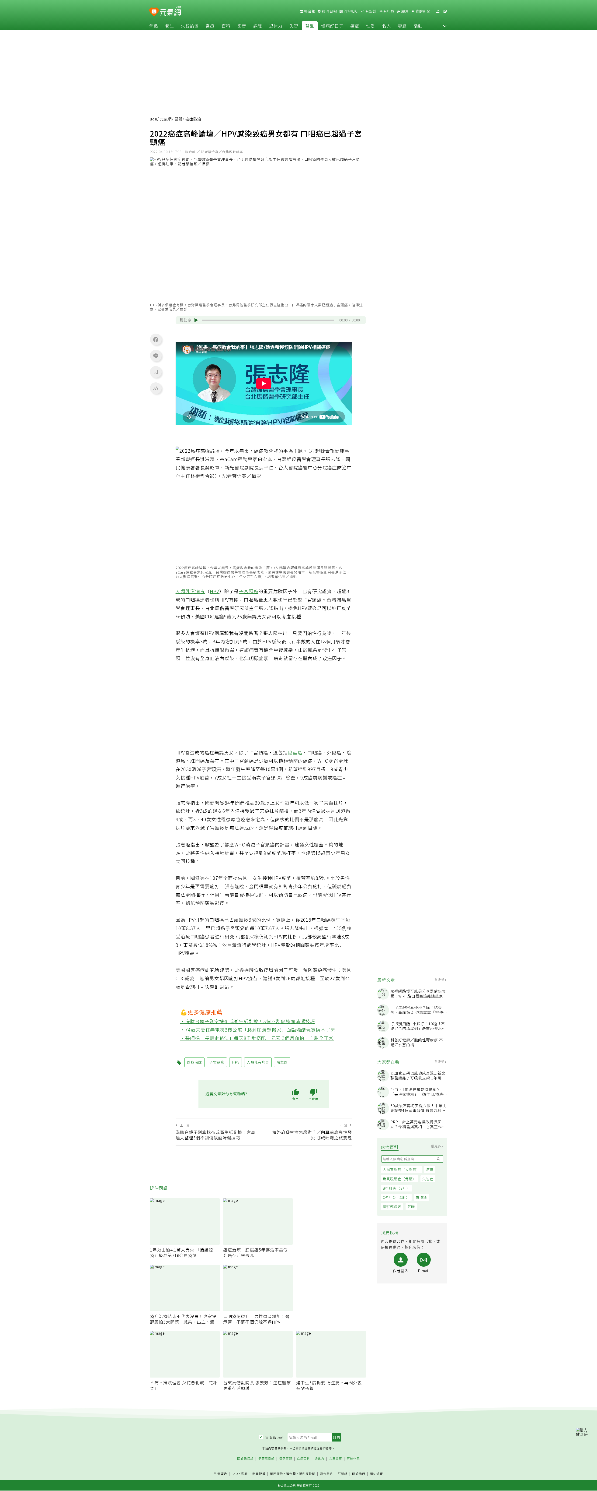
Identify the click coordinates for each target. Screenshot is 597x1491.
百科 (226, 26)
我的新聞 (422, 11)
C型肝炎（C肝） (396, 1197)
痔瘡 (430, 1169)
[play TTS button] (196, 320)
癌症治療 (194, 1062)
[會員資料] (438, 11)
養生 (169, 26)
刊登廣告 (220, 1474)
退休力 (275, 26)
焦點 (153, 26)
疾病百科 (303, 1458)
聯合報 (309, 11)
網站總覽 (376, 1474)
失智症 (428, 1178)
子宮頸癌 (248, 591)
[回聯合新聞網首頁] (154, 12)
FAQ (235, 1473)
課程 (257, 26)
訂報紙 (342, 1474)
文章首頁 (335, 1458)
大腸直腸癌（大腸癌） (401, 1169)
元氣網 (166, 119)
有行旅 (388, 11)
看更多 (440, 979)
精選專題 (285, 1458)
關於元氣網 (245, 1458)
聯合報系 (326, 1474)
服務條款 (276, 1473)
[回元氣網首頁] (170, 11)
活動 (418, 26)
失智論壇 (190, 26)
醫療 (210, 26)
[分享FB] (156, 339)
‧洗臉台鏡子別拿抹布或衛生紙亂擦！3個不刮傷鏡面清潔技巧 (247, 1021)
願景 (404, 11)
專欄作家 (353, 1458)
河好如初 (351, 11)
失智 (293, 26)
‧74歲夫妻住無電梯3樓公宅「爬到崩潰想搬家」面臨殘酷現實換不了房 (258, 1029)
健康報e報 (274, 1437)
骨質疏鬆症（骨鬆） (399, 1178)
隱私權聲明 (307, 1473)
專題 (402, 26)
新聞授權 (258, 1474)
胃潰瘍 (421, 1197)
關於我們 (358, 1474)
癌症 (354, 26)
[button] (445, 26)
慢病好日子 (332, 26)
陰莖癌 (295, 752)
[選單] (445, 11)
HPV (214, 591)
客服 (244, 1473)
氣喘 (411, 1206)
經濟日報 (329, 11)
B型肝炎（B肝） (396, 1188)
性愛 (370, 26)
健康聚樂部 (266, 1458)
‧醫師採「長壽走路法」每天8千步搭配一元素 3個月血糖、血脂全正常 (257, 1038)
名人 (386, 26)
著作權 (291, 1473)
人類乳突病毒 (190, 591)
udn (153, 119)
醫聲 (309, 26)
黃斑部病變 (392, 1206)
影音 (241, 26)
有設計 (370, 11)
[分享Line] (156, 355)
